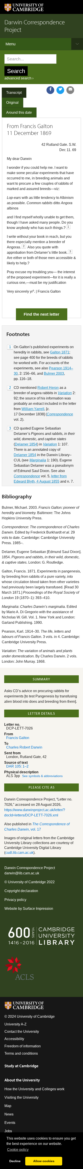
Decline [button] (15, 1161)
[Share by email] (70, 90)
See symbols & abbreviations (42, 776)
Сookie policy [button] (18, 1150)
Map (7, 1106)
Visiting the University (21, 1097)
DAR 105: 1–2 (17, 766)
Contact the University (21, 1031)
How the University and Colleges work (34, 1089)
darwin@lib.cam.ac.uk (21, 873)
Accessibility (14, 1039)
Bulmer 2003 (54, 373)
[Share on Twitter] (60, 90)
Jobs (8, 1131)
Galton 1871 (59, 352)
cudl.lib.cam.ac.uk (19, 852)
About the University (22, 1080)
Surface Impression (38, 908)
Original (12, 102)
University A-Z (15, 1024)
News (9, 1114)
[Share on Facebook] (50, 90)
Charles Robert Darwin (24, 747)
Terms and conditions (21, 1053)
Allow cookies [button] (43, 1161)
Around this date (19, 112)
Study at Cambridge (21, 1065)
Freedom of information (22, 1046)
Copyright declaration (21, 891)
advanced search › (18, 78)
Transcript (14, 92)
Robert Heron (48, 388)
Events (9, 1123)
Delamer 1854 (26, 444)
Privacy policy (15, 900)
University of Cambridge (27, 882)
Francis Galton (17, 738)
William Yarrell (32, 409)
